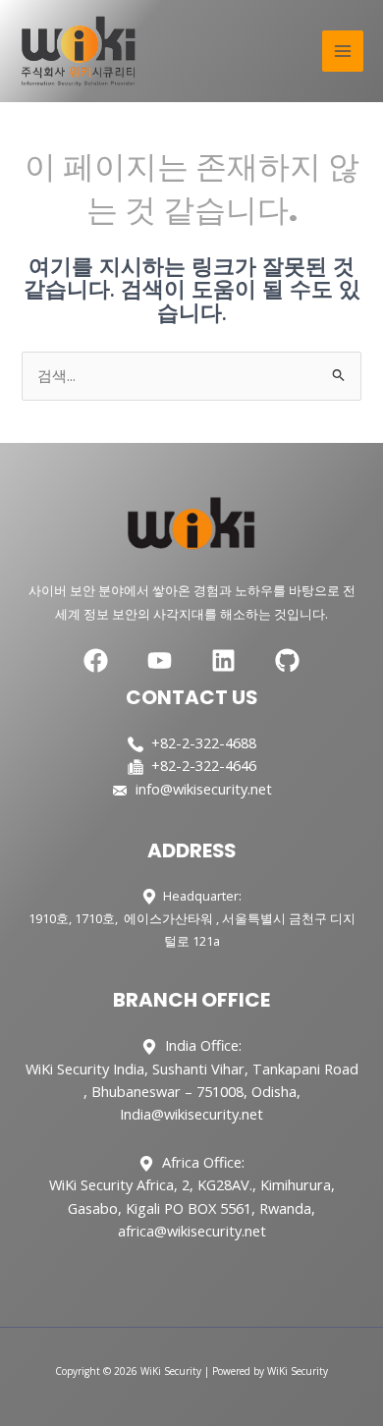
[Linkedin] (223, 660)
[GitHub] (287, 660)
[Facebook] (95, 660)
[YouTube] (159, 660)
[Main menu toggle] (342, 51)
